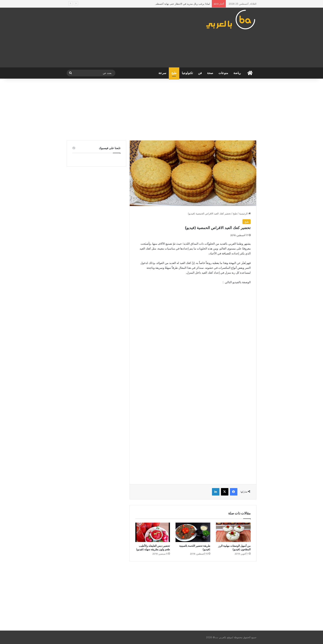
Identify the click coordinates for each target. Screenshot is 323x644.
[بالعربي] (230, 19)
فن (200, 73)
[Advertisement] (129, 37)
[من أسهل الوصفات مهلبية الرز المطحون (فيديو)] (233, 532)
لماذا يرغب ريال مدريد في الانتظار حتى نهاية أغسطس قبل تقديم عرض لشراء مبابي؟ (166, 3)
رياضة (237, 73)
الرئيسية (243, 213)
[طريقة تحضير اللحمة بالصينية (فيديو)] (193, 532)
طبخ (174, 73)
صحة (210, 73)
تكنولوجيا (187, 73)
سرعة (162, 73)
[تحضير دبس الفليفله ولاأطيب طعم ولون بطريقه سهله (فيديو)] (152, 532)
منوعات (223, 73)
